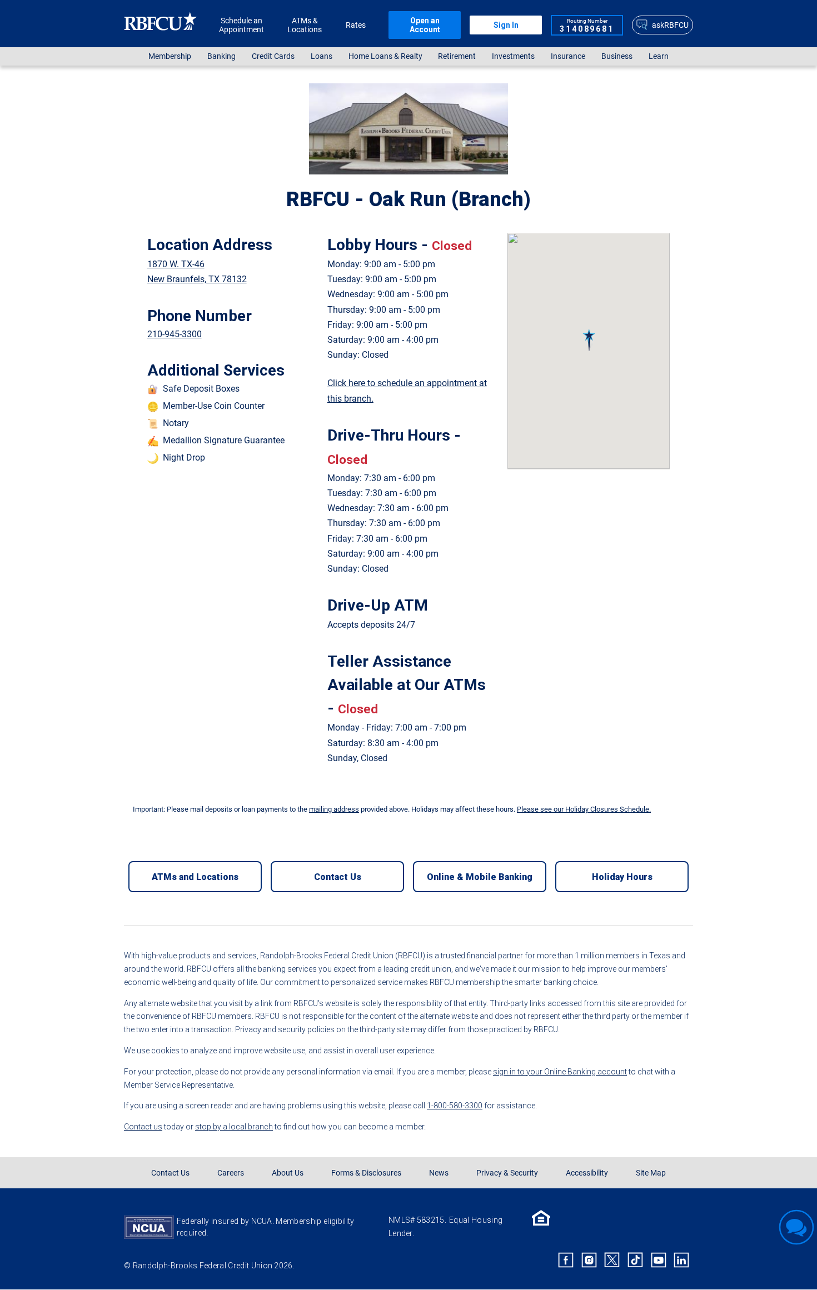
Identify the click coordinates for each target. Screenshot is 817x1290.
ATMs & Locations (304, 25)
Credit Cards (273, 56)
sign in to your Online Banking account (560, 1071)
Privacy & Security (507, 1172)
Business (616, 56)
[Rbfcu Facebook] (565, 1260)
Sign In (506, 25)
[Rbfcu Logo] (160, 24)
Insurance (568, 56)
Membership (169, 56)
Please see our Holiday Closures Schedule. (584, 809)
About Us (287, 1172)
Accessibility (587, 1172)
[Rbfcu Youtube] (658, 1260)
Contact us (143, 1126)
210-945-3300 (174, 334)
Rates (356, 25)
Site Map (651, 1172)
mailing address (334, 809)
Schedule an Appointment (241, 25)
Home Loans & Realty (385, 56)
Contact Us (170, 1172)
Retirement (457, 56)
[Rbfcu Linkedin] (681, 1260)
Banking (221, 56)
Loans (321, 56)
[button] (588, 340)
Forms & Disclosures (366, 1172)
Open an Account (425, 25)
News (439, 1172)
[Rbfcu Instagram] (589, 1260)
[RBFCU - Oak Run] (588, 340)
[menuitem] (170, 56)
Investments (513, 56)
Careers (230, 1172)
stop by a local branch (234, 1126)
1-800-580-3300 (454, 1105)
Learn (659, 56)
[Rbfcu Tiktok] (635, 1260)
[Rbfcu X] (612, 1260)
